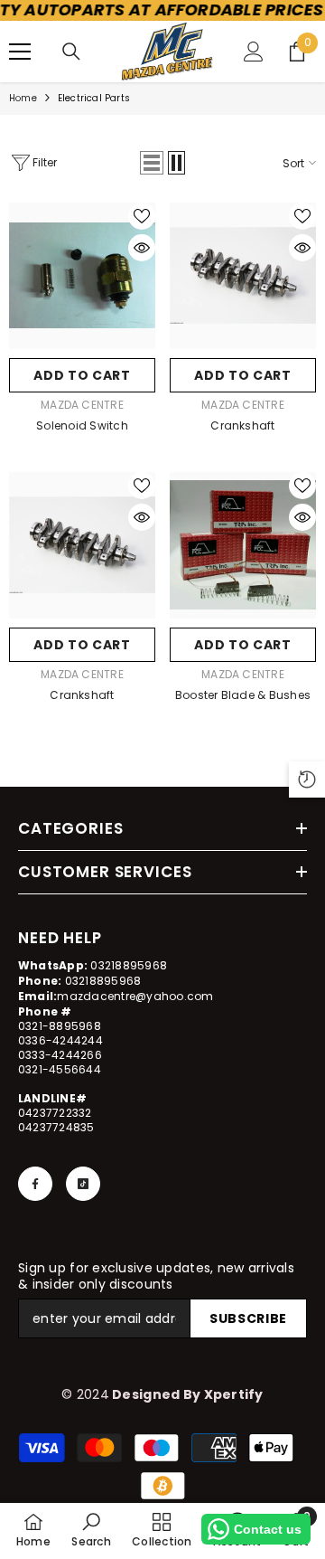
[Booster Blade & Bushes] (243, 545)
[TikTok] (83, 1184)
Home (23, 98)
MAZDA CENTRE (82, 404)
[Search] (71, 51)
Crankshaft (242, 425)
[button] (151, 163)
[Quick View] (141, 247)
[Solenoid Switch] (82, 276)
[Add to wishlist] (141, 216)
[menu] (20, 51)
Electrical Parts (94, 98)
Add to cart (82, 375)
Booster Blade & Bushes (243, 695)
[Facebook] (35, 1184)
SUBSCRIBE (248, 1318)
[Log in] (254, 51)
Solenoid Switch (82, 425)
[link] (91, 1530)
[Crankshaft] (243, 276)
